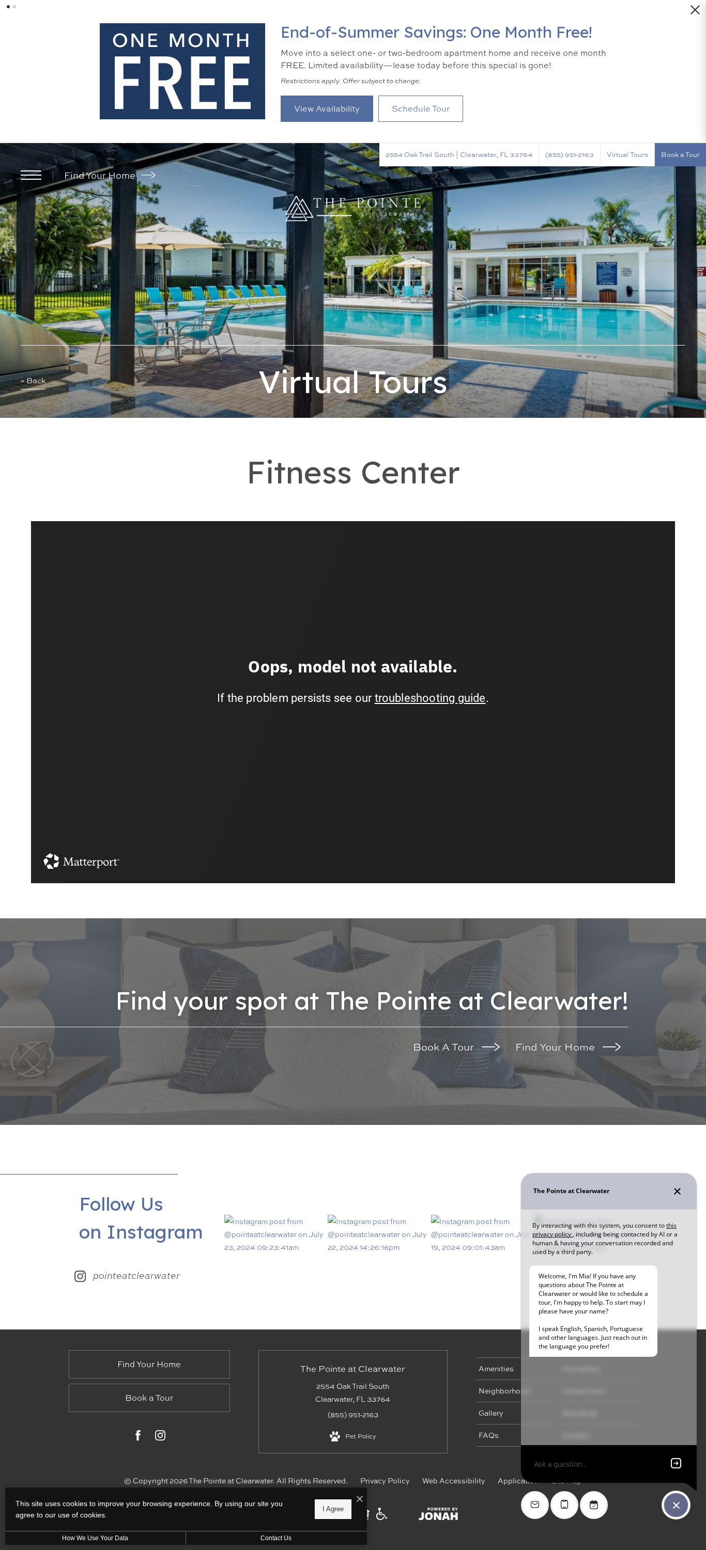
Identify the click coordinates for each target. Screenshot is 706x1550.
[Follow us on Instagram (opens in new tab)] (160, 1437)
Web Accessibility (453, 1480)
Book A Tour (445, 1047)
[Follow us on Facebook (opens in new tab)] (138, 1437)
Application (518, 1480)
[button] (8, 6)
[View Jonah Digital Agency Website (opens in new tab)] (438, 1516)
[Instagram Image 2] (379, 1234)
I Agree (333, 1509)
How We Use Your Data (95, 1538)
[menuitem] (515, 1369)
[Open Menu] (31, 175)
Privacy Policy (385, 1480)
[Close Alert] (695, 12)
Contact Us (275, 1538)
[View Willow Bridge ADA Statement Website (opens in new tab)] (382, 1517)
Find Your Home (100, 175)
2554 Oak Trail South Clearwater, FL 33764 (352, 1392)
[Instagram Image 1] (275, 1234)
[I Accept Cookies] (360, 1499)
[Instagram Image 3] (482, 1234)
